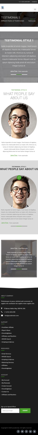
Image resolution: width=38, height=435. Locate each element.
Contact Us (5, 392)
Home (32, 19)
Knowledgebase (7, 333)
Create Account (7, 386)
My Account (5, 380)
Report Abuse (6, 330)
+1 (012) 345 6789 (25, 1)
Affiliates (4, 365)
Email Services (6, 354)
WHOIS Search (6, 339)
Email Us (34, 1)
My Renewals (6, 383)
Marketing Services (8, 362)
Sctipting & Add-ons (8, 342)
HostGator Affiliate (8, 327)
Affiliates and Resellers (9, 336)
